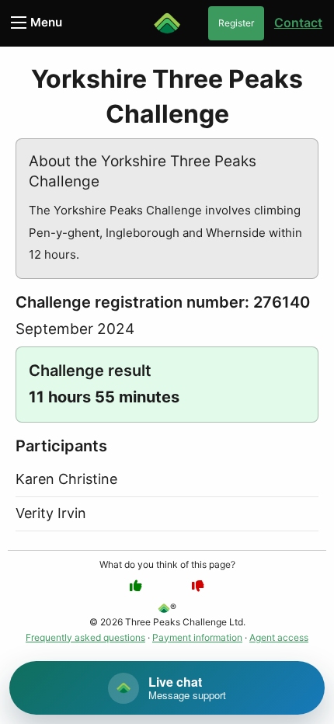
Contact (298, 22)
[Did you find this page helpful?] (136, 586)
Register (236, 23)
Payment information (197, 637)
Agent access (278, 637)
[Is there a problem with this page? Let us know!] (198, 586)
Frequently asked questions (85, 637)
